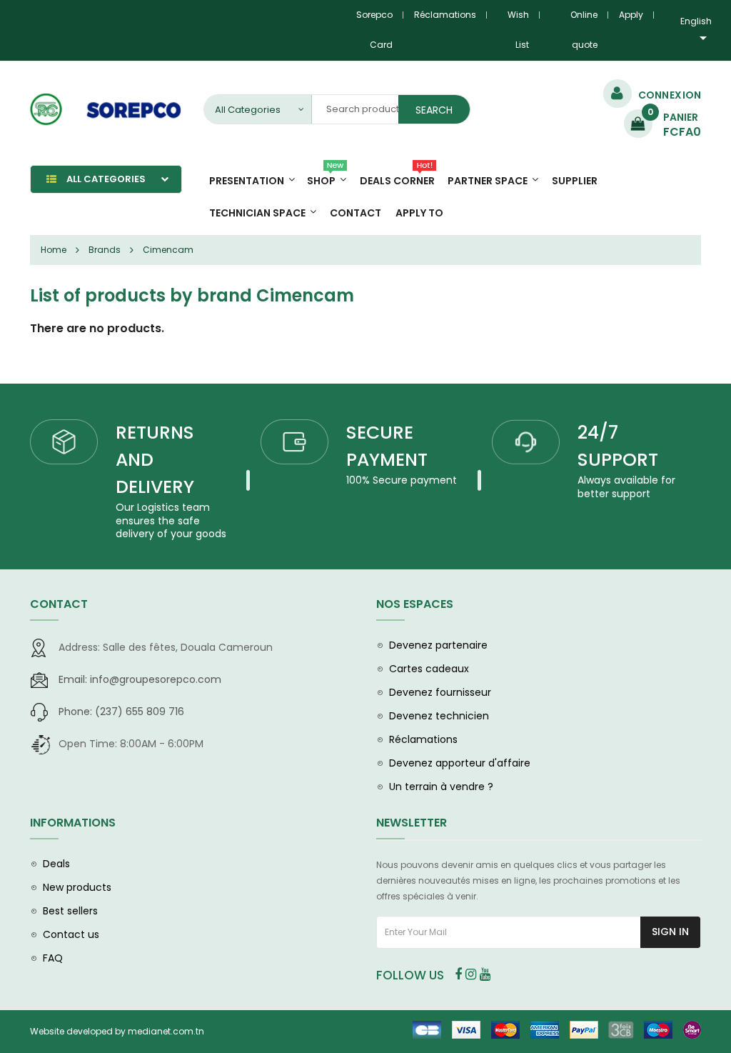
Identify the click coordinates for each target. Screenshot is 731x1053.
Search (434, 110)
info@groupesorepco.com (140, 679)
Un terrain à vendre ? (441, 786)
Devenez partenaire (438, 645)
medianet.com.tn (166, 1031)
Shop (321, 181)
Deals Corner (397, 181)
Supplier (575, 181)
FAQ (53, 958)
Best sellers (70, 911)
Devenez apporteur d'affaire (459, 763)
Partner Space (488, 181)
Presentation (246, 181)
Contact (355, 213)
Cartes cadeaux (429, 669)
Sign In (670, 931)
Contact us (71, 934)
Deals (56, 864)
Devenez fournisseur (440, 692)
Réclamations (445, 15)
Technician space (257, 213)
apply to (419, 213)
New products (77, 887)
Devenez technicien (439, 716)
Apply (631, 15)
